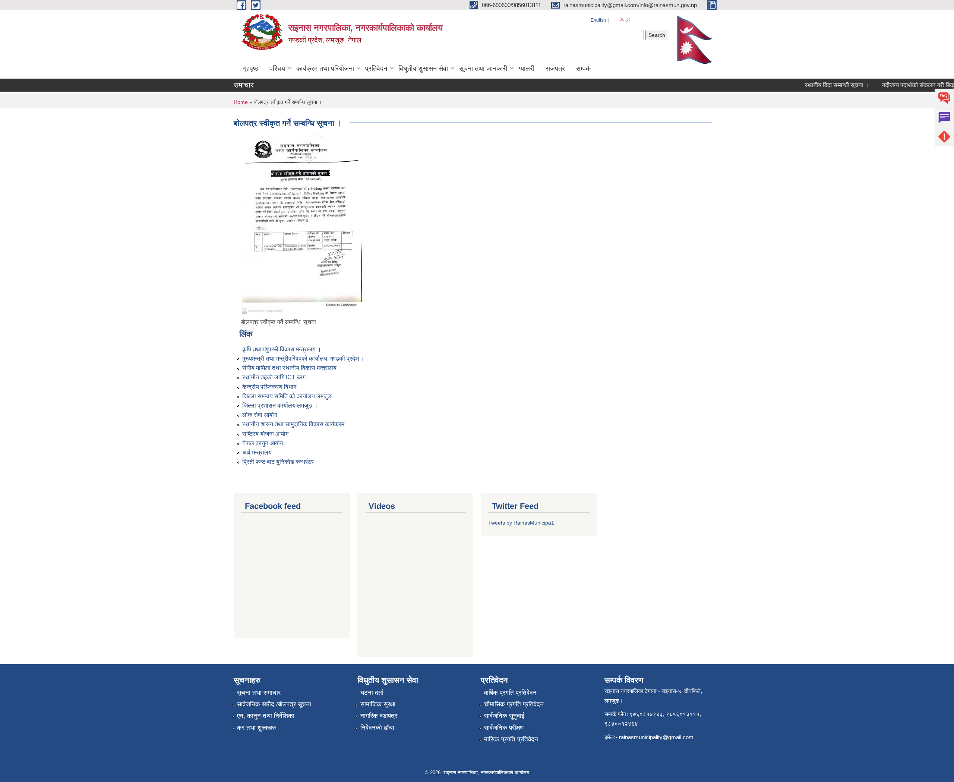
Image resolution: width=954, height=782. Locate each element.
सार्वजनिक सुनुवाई (504, 715)
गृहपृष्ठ (250, 68)
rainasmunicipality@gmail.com (656, 737)
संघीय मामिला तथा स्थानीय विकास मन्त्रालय (289, 368)
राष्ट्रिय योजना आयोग (265, 434)
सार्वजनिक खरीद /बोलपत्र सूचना (274, 704)
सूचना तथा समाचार (259, 692)
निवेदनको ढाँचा (377, 727)
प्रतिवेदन (376, 68)
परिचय (277, 68)
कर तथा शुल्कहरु (256, 727)
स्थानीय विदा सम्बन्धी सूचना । (827, 85)
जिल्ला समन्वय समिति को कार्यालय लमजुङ (287, 396)
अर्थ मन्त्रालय (257, 452)
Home (241, 102)
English (598, 20)
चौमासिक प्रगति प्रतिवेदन (514, 704)
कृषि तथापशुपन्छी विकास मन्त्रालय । (281, 349)
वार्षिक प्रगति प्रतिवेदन (510, 692)
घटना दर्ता (371, 692)
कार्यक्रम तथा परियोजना (325, 68)
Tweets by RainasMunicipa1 (521, 523)
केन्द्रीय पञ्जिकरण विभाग (269, 387)
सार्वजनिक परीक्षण (504, 727)
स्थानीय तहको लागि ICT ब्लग (274, 377)
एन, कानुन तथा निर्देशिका (265, 715)
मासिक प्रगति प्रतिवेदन (511, 739)
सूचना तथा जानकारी (483, 68)
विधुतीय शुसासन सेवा (423, 68)
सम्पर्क (583, 68)
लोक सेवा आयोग (259, 415)
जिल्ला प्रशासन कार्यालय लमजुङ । (280, 405)
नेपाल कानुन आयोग (262, 443)
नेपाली (625, 20)
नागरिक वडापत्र (378, 715)
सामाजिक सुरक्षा (377, 704)
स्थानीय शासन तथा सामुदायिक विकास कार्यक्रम (293, 424)
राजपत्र (555, 68)
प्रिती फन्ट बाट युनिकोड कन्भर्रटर (278, 462)
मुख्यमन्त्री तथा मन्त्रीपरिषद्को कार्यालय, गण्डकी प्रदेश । (303, 358)
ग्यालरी (526, 68)
